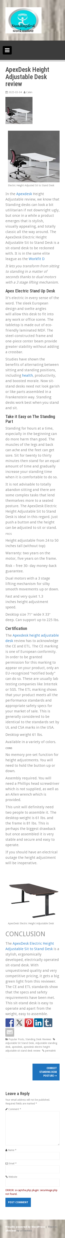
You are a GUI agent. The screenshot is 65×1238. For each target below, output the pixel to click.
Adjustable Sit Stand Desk (19, 1043)
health (27, 375)
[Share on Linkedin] (38, 1022)
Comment (14, 1109)
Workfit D (37, 259)
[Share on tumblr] (48, 1022)
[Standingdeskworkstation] (23, 20)
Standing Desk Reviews (38, 1039)
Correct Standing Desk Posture (48, 1072)
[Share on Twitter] (19, 1022)
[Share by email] (9, 1032)
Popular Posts (16, 1039)
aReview (10, 1230)
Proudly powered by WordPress (25, 1226)
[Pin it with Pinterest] (29, 1022)
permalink (50, 1050)
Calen (29, 92)
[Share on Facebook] (9, 1022)
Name (12, 1150)
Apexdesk (24, 194)
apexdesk (17, 1046)
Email (13, 1163)
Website (12, 1176)
